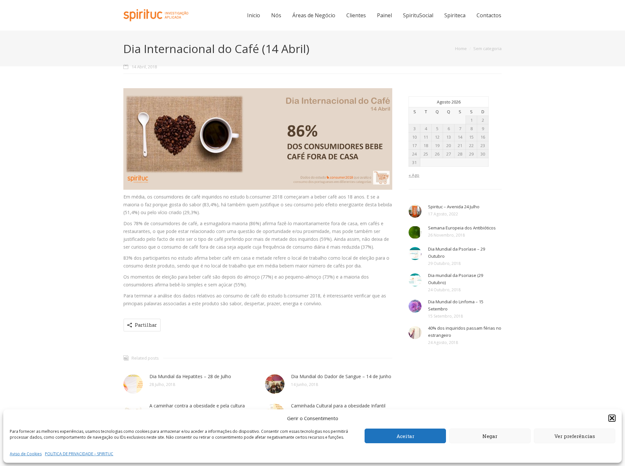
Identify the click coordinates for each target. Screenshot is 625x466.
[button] (612, 418)
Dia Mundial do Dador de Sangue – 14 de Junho (341, 376)
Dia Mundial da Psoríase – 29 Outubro (456, 252)
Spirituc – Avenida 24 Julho (453, 207)
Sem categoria (487, 48)
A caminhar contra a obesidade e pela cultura (197, 406)
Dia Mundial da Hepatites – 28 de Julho (190, 376)
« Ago (414, 175)
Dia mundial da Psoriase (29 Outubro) (455, 278)
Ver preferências (574, 436)
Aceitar (405, 436)
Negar (489, 436)
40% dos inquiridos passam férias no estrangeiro (464, 331)
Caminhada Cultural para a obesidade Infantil (338, 406)
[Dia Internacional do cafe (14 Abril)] (257, 139)
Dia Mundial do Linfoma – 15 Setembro (455, 305)
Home (461, 48)
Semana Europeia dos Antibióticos (462, 228)
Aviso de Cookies (26, 454)
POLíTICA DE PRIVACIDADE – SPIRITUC (79, 454)
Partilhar (146, 325)
